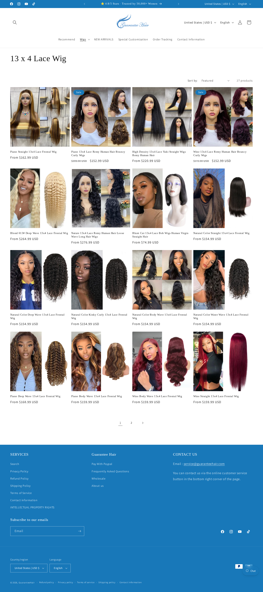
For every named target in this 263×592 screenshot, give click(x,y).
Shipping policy (106, 582)
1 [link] (120, 423)
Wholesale (98, 478)
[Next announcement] (178, 4)
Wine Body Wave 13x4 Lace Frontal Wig (157, 396)
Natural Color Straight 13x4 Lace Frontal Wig (221, 233)
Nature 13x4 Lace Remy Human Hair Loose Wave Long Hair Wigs (97, 235)
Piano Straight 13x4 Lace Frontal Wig (33, 151)
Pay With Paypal (102, 464)
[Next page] (142, 422)
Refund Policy (19, 478)
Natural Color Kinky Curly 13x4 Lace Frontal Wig (99, 316)
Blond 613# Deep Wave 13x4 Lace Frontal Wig (39, 233)
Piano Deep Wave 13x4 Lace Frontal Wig (35, 396)
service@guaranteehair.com (204, 464)
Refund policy (46, 582)
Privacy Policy (19, 471)
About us (98, 486)
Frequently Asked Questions (110, 471)
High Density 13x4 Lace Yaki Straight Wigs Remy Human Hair (159, 153)
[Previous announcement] (84, 4)
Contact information (23, 500)
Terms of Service (21, 493)
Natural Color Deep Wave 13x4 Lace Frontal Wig (37, 316)
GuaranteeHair (27, 582)
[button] (14, 22)
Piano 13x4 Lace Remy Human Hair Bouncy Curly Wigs (98, 153)
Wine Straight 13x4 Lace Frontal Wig (216, 396)
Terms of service (85, 582)
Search (14, 464)
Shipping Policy (20, 486)
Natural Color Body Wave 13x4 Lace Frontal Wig (159, 316)
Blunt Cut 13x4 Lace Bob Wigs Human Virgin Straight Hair (160, 235)
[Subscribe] (79, 531)
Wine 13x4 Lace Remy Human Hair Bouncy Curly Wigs (220, 153)
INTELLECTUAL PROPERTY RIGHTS (32, 507)
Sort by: (192, 80)
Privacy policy (65, 582)
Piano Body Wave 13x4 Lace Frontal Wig (96, 396)
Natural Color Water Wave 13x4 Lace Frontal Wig (220, 316)
